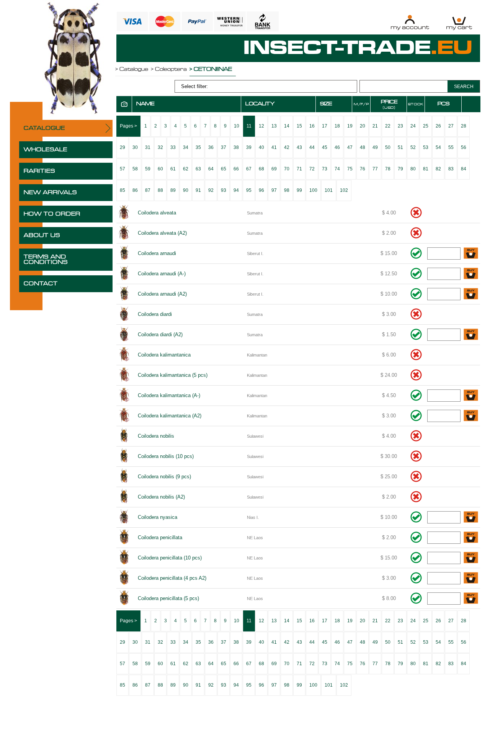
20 (362, 126)
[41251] (471, 294)
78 (387, 169)
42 (286, 147)
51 (400, 147)
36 (211, 147)
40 (261, 147)
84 (463, 169)
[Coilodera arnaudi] (124, 253)
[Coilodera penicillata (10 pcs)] (124, 558)
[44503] (471, 538)
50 (387, 147)
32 (160, 147)
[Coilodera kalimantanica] (124, 355)
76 (362, 169)
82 (438, 169)
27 (451, 126)
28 (463, 126)
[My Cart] (459, 22)
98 (286, 190)
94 (236, 190)
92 (211, 190)
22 (387, 126)
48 (362, 147)
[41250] (471, 253)
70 (286, 169)
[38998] (471, 395)
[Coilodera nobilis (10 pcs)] (124, 456)
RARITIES (39, 171)
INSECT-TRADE (357, 48)
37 (223, 147)
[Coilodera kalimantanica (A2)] (124, 415)
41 (274, 147)
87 (147, 190)
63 (198, 169)
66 (236, 169)
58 (135, 169)
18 (337, 126)
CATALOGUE (44, 128)
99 (299, 190)
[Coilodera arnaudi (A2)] (124, 294)
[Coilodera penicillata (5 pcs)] (124, 598)
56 (463, 147)
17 (324, 126)
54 (438, 147)
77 (375, 169)
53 (425, 147)
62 (185, 169)
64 (211, 169)
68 (261, 169)
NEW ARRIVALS (50, 192)
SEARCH (464, 86)
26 (438, 126)
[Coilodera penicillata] (124, 537)
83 (451, 169)
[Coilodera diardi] (124, 314)
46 (337, 147)
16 (312, 126)
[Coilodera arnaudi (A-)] (124, 273)
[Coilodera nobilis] (124, 436)
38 (236, 147)
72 (312, 169)
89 (173, 190)
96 (261, 190)
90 (185, 190)
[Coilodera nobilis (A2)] (124, 497)
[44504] (471, 598)
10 (236, 126)
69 (274, 169)
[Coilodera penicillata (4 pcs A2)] (124, 578)
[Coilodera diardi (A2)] (124, 334)
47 (350, 147)
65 (223, 169)
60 (160, 169)
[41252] (471, 274)
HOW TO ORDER (52, 214)
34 (185, 147)
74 (337, 169)
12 (261, 126)
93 (223, 190)
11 (249, 126)
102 (344, 190)
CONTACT (41, 283)
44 (312, 147)
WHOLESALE (45, 149)
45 (324, 147)
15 (299, 126)
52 (413, 147)
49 (375, 147)
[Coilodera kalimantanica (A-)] (124, 395)
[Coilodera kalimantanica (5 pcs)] (124, 375)
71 (299, 169)
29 (122, 147)
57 (122, 169)
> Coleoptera (169, 69)
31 (147, 147)
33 (173, 147)
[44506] (471, 578)
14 (286, 126)
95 (249, 190)
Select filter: (194, 86)
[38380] (471, 416)
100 (313, 190)
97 (274, 190)
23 (400, 126)
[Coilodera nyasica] (124, 517)
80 (413, 169)
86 (135, 190)
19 (350, 126)
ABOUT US (42, 235)
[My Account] (409, 22)
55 (451, 147)
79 (400, 169)
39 (249, 147)
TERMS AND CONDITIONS (46, 259)
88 (160, 190)
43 (299, 147)
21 (375, 126)
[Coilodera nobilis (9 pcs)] (124, 476)
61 (173, 169)
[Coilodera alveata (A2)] (124, 233)
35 (198, 147)
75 (350, 169)
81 (425, 169)
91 (198, 190)
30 (135, 147)
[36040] (471, 335)
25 (425, 126)
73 (324, 169)
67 (249, 169)
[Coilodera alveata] (124, 212)
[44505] (471, 558)
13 (274, 126)
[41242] (471, 517)
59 (147, 169)
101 (329, 190)
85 (122, 190)
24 (413, 126)
